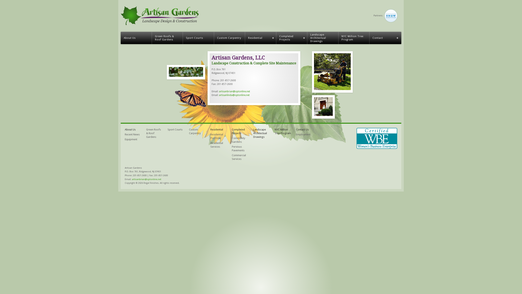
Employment (303, 134)
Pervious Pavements (238, 148)
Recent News (132, 134)
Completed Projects (286, 38)
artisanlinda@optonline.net (234, 95)
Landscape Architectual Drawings (318, 38)
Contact (378, 38)
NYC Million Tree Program (352, 38)
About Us (130, 38)
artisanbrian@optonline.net (234, 91)
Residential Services (216, 144)
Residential (255, 38)
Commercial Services (239, 157)
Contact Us (302, 129)
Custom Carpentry (229, 38)
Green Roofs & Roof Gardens (164, 38)
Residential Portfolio (216, 136)
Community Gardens (238, 140)
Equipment (131, 139)
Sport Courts (194, 38)
